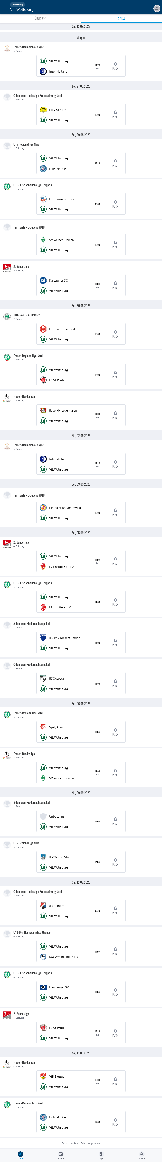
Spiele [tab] (121, 18)
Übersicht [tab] (40, 18)
